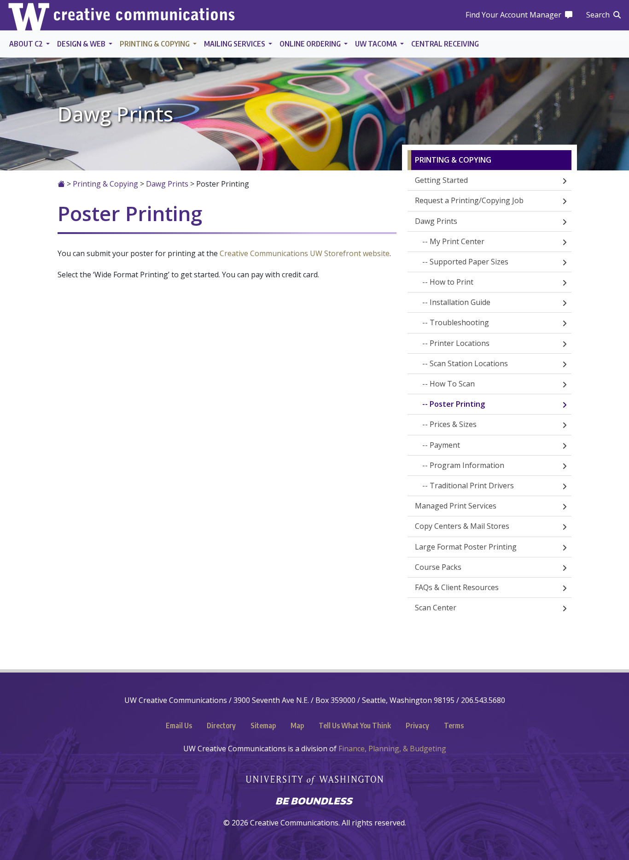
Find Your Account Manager (513, 15)
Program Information (467, 465)
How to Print (451, 282)
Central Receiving (445, 43)
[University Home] (29, 15)
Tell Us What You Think (355, 725)
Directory (221, 725)
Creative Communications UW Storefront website (305, 253)
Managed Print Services (455, 506)
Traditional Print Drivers (472, 485)
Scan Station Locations (469, 363)
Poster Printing (457, 404)
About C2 (26, 43)
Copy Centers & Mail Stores (462, 526)
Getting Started (441, 180)
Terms (454, 725)
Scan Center (435, 608)
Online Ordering (311, 43)
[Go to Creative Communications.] (61, 184)
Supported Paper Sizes (469, 262)
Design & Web (82, 43)
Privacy (417, 725)
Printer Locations (459, 343)
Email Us (179, 725)
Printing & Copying (155, 43)
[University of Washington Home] (314, 774)
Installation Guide (460, 302)
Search (598, 15)
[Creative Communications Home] (144, 15)
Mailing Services (235, 43)
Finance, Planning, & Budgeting (392, 748)
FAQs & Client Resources (457, 587)
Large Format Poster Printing (466, 547)
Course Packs (438, 567)
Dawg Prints (436, 221)
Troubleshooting (459, 322)
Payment (445, 445)
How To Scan (452, 384)
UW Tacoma (376, 43)
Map (297, 725)
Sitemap (263, 725)
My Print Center (457, 241)
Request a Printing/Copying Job (469, 200)
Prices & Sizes (453, 424)
